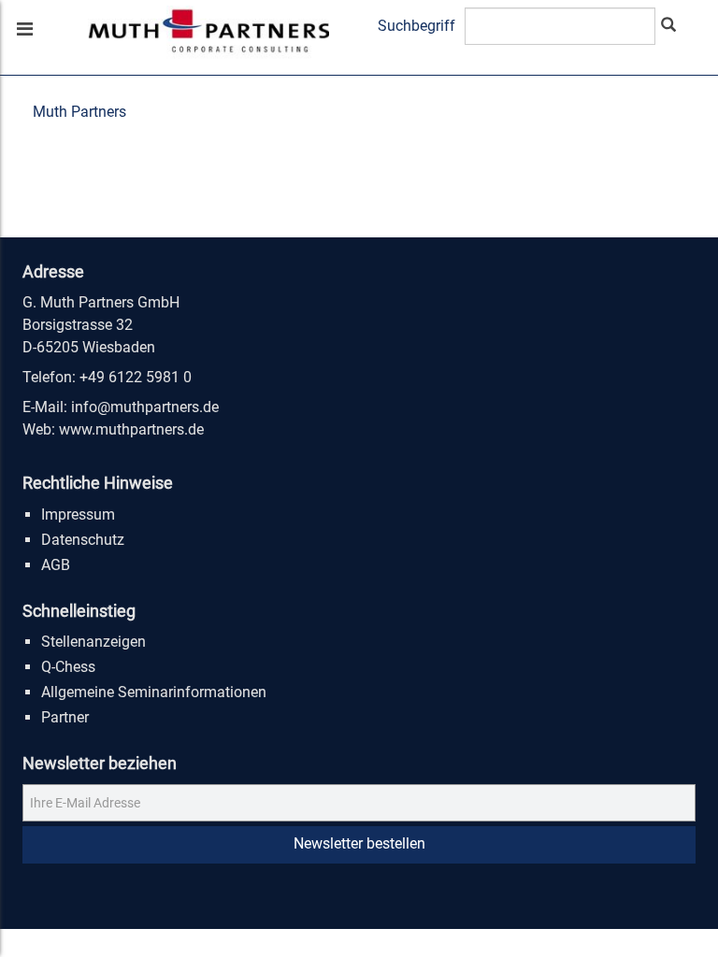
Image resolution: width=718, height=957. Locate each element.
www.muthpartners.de (131, 429)
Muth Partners (79, 112)
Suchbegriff (416, 26)
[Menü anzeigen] (23, 30)
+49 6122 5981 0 (135, 377)
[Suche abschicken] (668, 26)
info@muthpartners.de (145, 407)
